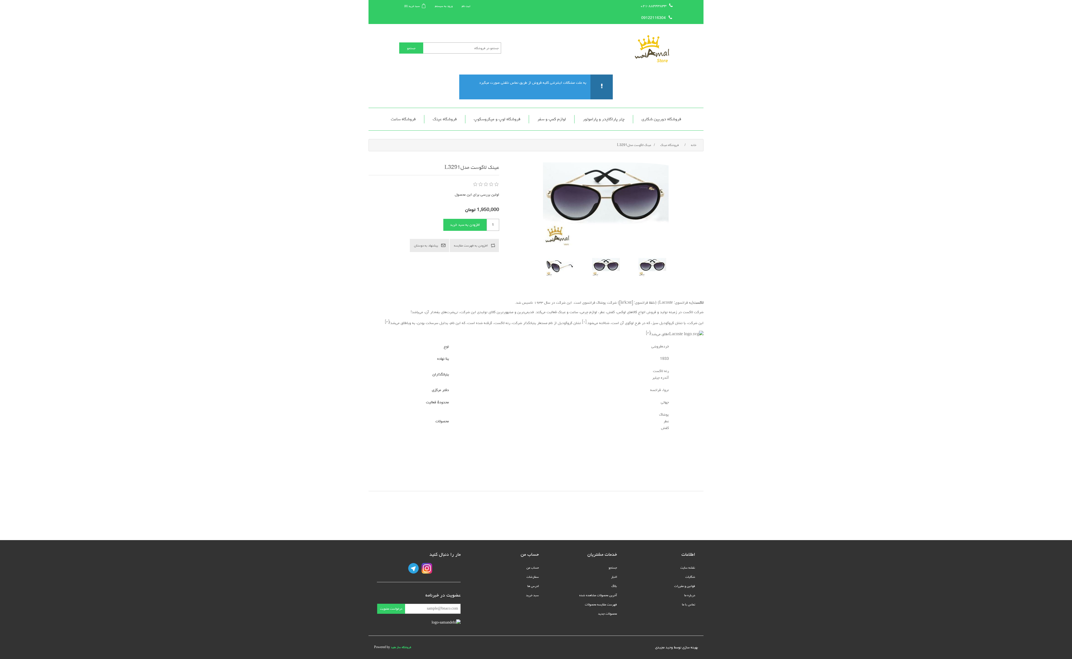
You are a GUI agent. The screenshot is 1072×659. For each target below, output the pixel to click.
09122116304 (653, 17)
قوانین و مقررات (684, 586)
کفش (611, 312)
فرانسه (655, 390)
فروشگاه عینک (445, 119)
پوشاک (601, 302)
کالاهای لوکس (627, 312)
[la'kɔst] (626, 302)
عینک (562, 312)
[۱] (584, 321)
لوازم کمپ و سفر (551, 119)
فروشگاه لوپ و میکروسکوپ (497, 119)
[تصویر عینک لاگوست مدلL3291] (652, 267)
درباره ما (689, 595)
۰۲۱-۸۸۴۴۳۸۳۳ (653, 5)
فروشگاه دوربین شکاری (661, 119)
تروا (666, 390)
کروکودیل (666, 323)
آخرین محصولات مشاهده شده (598, 595)
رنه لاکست (502, 323)
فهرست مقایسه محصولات (601, 604)
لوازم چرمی (588, 312)
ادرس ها (533, 586)
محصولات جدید (607, 613)
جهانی (665, 402)
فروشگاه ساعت (403, 119)
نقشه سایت (687, 567)
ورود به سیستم (444, 6)
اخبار (614, 577)
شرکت (612, 302)
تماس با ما (688, 604)
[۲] (387, 321)
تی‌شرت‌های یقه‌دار (444, 312)
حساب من (533, 567)
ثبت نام (466, 6)
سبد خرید (532, 595)
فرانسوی (681, 302)
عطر (602, 312)
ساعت (574, 312)
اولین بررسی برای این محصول (477, 194)
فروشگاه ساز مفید (401, 647)
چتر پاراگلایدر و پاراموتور (603, 119)
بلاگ (614, 586)
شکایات (690, 577)
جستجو (613, 567)
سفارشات (533, 577)
